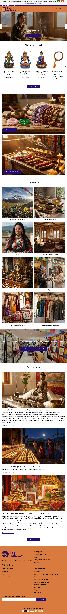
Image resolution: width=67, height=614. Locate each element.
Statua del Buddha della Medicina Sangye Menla (42, 72)
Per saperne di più (8, 425)
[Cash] (41, 611)
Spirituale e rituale (40, 554)
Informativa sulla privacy (42, 579)
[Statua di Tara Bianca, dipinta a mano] (25, 59)
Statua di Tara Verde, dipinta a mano (9, 72)
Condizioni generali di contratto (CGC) (46, 574)
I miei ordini (5, 574)
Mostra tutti (34, 86)
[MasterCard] (25, 611)
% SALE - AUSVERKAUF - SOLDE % (33, 36)
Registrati (5, 571)
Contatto (37, 587)
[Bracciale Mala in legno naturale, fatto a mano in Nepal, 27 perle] (58, 59)
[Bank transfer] (23, 611)
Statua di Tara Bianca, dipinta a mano (25, 72)
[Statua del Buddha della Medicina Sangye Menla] (41, 59)
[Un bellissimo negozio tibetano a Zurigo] (9, 9)
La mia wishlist (6, 577)
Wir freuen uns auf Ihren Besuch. (33, 349)
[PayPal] (39, 611)
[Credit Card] (36, 611)
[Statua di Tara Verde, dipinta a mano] (9, 59)
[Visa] (28, 611)
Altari (17, 290)
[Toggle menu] (63, 9)
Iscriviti (41, 600)
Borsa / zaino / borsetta (17, 325)
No (62, 1)
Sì (58, 1)
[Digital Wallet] (32, 611)
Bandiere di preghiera (17, 219)
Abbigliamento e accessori (50, 325)
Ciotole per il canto (50, 219)
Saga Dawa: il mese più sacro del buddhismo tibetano (23, 466)
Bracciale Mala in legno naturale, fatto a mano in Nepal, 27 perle (58, 73)
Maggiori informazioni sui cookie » (33, 3)
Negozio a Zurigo (40, 590)
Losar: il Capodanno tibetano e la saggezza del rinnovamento (26, 513)
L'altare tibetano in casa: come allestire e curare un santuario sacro (28, 410)
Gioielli (17, 255)
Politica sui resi (39, 577)
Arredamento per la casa (50, 255)
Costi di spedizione (40, 585)
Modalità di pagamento (42, 582)
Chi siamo (37, 593)
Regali (50, 290)
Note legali (38, 571)
